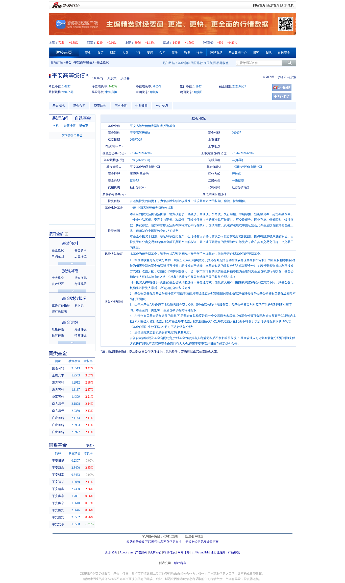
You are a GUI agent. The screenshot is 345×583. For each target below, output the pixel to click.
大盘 (125, 52)
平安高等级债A (84, 62)
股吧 (268, 52)
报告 (199, 52)
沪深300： (209, 42)
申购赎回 (141, 105)
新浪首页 (273, 5)
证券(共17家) (240, 187)
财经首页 (259, 5)
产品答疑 (234, 552)
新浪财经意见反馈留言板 (202, 542)
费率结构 (100, 105)
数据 (187, 52)
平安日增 (58, 460)
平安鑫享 (58, 496)
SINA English (200, 552)
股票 (100, 52)
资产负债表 (59, 311)
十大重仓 (58, 278)
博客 (256, 52)
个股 (138, 52)
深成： (167, 42)
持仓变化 (81, 278)
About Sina (126, 552)
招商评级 (81, 335)
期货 (113, 52)
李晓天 (281, 77)
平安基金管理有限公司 (145, 167)
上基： (53, 42)
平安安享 (58, 524)
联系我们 (155, 552)
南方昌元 (58, 404)
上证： (129, 42)
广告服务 (141, 552)
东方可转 (58, 382)
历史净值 (121, 105)
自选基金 (284, 52)
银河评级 (58, 335)
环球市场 (216, 52)
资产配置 (58, 284)
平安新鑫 (58, 467)
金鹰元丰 (58, 375)
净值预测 (210, 63)
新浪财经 (57, 62)
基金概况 (59, 105)
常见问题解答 (135, 542)
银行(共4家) (137, 187)
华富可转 (58, 396)
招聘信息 (169, 552)
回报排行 (197, 63)
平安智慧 (58, 482)
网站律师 (184, 552)
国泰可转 (58, 368)
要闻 (150, 52)
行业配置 (81, 284)
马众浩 (291, 77)
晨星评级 (58, 329)
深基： (91, 42)
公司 (162, 52)
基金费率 (81, 250)
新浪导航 (287, 5)
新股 (175, 52)
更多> (90, 445)
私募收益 (222, 63)
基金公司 (79, 105)
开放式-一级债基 (118, 78)
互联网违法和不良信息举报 (163, 542)
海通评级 (81, 329)
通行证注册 (218, 552)
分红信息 (162, 105)
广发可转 (58, 418)
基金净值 (184, 63)
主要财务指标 (61, 305)
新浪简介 (111, 552)
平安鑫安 (58, 510)
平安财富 (58, 475)
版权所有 (180, 563)
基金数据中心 (238, 52)
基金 (88, 52)
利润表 (79, 305)
